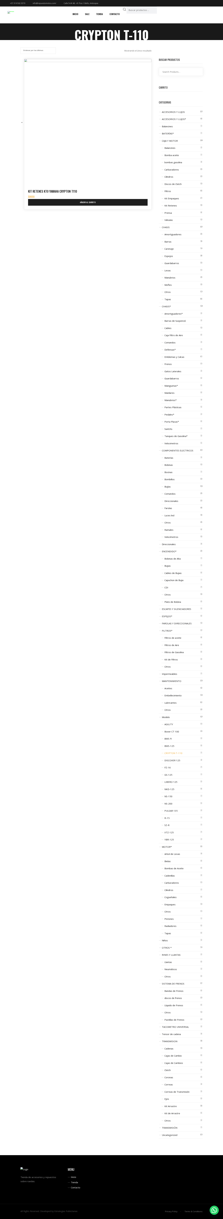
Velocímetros (171, 536)
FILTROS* (167, 630)
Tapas (167, 299)
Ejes (166, 1098)
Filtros (167, 191)
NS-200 (168, 803)
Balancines (167, 126)
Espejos (168, 256)
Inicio (73, 1177)
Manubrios (169, 277)
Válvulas (168, 219)
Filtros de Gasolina (174, 652)
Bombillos (169, 479)
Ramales (168, 529)
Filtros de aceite (172, 637)
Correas (168, 1084)
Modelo (166, 717)
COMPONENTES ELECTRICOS (177, 450)
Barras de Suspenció (175, 320)
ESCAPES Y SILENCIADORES (176, 608)
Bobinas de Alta (172, 558)
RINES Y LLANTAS (171, 954)
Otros (167, 291)
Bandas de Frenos (173, 990)
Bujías (167, 486)
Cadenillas (169, 875)
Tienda (74, 1182)
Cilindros (168, 176)
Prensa (168, 212)
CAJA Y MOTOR (170, 140)
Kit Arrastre (170, 1106)
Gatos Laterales (172, 371)
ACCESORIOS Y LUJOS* (174, 119)
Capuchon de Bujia (173, 580)
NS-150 (168, 796)
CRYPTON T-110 (173, 753)
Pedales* (169, 414)
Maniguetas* (171, 385)
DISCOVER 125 (172, 760)
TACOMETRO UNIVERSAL (175, 1026)
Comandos (170, 342)
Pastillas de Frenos (174, 1019)
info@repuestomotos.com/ (44, 3)
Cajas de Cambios (173, 1062)
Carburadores (171, 169)
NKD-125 (169, 789)
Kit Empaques (171, 198)
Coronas (168, 1077)
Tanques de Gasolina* (176, 436)
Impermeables (169, 673)
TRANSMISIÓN (169, 1127)
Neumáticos (170, 969)
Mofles (168, 284)
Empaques (170, 904)
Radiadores (170, 925)
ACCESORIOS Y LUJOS (173, 111)
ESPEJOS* (167, 616)
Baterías (168, 457)
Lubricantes (170, 702)
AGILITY (168, 724)
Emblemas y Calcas (174, 356)
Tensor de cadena (171, 1034)
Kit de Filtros (171, 659)
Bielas (167, 861)
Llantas (168, 962)
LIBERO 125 (170, 781)
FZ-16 (167, 767)
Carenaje (169, 248)
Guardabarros (171, 263)
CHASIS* (166, 306)
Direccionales (171, 500)
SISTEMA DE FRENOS (173, 983)
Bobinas (168, 464)
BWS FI (168, 738)
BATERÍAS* (168, 133)
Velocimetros (171, 443)
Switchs (168, 428)
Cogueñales (170, 897)
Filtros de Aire (171, 645)
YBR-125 (169, 839)
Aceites (168, 688)
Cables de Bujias (173, 573)
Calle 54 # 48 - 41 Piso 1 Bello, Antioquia (81, 3)
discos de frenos (173, 998)
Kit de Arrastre (172, 1113)
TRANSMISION (169, 1041)
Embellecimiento (173, 695)
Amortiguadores (172, 234)
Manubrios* (170, 400)
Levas (167, 270)
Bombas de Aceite (174, 868)
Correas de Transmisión (176, 1091)
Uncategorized (169, 1134)
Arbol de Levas (172, 853)
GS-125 (168, 774)
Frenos (168, 364)
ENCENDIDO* (169, 551)
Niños (165, 940)
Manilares (169, 392)
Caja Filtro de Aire (173, 335)
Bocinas (168, 472)
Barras (167, 241)
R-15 (167, 817)
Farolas (168, 508)
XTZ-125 (169, 832)
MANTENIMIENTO (171, 681)
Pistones (169, 918)
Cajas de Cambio (173, 1055)
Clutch (167, 1070)
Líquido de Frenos (173, 1005)
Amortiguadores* (173, 313)
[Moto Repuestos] (11, 12)
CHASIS (166, 227)
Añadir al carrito (88, 202)
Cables (167, 328)
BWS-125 (169, 745)
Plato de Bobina (172, 601)
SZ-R (166, 825)
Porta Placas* (171, 421)
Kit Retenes (170, 205)
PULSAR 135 (171, 810)
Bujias (167, 565)
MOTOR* (167, 846)
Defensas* (170, 349)
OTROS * (167, 947)
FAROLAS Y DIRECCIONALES (177, 623)
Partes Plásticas (172, 407)
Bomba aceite (171, 155)
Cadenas (168, 1048)
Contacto (75, 1187)
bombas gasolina (173, 162)
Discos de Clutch (173, 183)
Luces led (169, 515)
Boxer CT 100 (171, 731)
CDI (166, 587)
